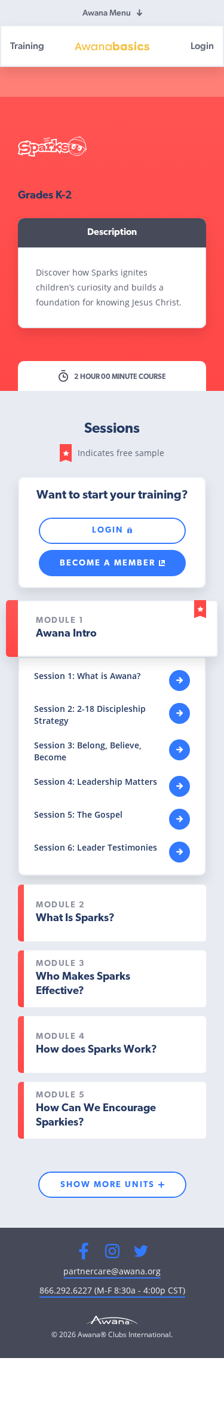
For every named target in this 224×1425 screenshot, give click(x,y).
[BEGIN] (179, 680)
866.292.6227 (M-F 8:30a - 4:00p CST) (112, 1290)
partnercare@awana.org (112, 1271)
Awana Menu (106, 12)
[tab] (112, 628)
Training (27, 45)
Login (202, 45)
